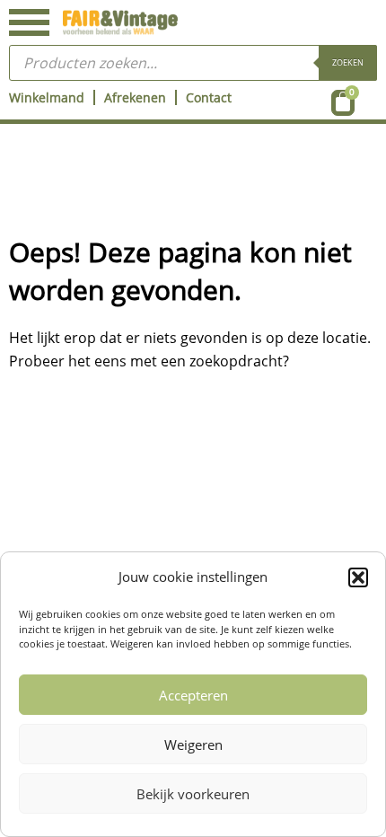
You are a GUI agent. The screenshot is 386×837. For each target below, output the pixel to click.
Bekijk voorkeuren (193, 794)
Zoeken (348, 62)
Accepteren (193, 695)
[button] (358, 577)
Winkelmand (46, 97)
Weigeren (193, 744)
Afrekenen (135, 97)
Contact (209, 97)
